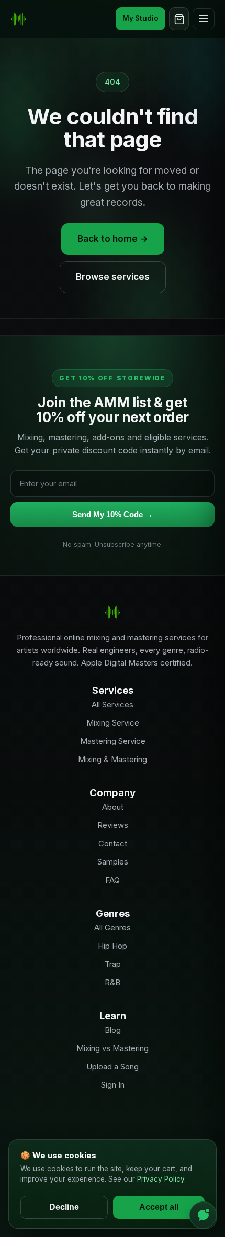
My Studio (140, 18)
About (112, 807)
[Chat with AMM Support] (203, 1215)
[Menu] (204, 18)
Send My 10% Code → (112, 514)
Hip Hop (112, 946)
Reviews (112, 825)
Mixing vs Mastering (112, 1048)
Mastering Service (112, 741)
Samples (112, 862)
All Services (112, 704)
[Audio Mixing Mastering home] (18, 19)
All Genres (112, 927)
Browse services (113, 277)
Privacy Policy (160, 1179)
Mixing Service (112, 723)
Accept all (158, 1207)
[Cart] (179, 18)
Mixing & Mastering (112, 759)
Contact (112, 843)
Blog (113, 1030)
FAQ (112, 880)
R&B (112, 982)
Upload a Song (112, 1066)
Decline (64, 1207)
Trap (113, 964)
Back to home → (112, 239)
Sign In (113, 1085)
